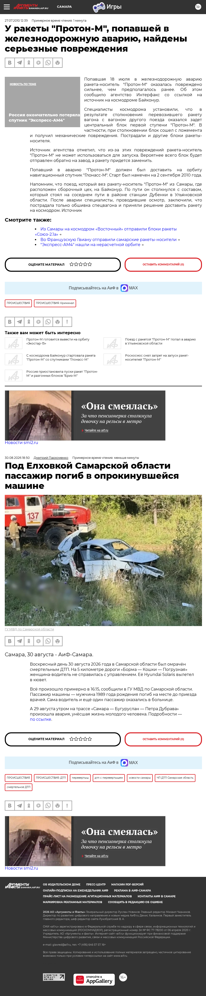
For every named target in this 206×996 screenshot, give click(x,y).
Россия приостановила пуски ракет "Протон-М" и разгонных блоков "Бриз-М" (62, 373)
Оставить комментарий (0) (163, 264)
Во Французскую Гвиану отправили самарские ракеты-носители (108, 239)
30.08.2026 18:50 (17, 458)
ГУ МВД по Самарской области (29, 629)
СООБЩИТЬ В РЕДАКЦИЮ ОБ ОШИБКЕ (135, 902)
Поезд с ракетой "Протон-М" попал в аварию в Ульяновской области (160, 341)
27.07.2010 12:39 (16, 20)
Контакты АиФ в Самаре (157, 896)
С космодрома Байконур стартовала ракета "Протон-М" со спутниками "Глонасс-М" (60, 357)
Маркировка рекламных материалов (72, 902)
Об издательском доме (61, 884)
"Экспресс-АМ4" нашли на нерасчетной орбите (90, 244)
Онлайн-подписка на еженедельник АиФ (75, 890)
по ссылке (40, 719)
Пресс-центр (96, 884)
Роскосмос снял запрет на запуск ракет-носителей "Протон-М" (157, 357)
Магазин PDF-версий (127, 884)
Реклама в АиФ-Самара (132, 890)
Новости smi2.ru (21, 442)
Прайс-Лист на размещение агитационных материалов (87, 896)
